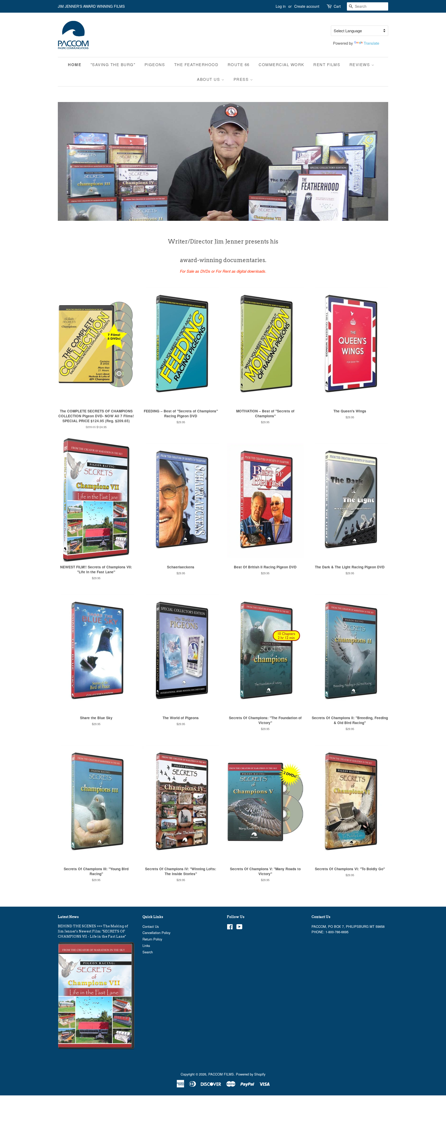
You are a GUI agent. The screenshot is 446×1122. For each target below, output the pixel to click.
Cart (337, 6)
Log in (281, 6)
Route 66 (239, 64)
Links (146, 945)
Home (74, 64)
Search (147, 952)
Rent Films (326, 64)
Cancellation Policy (156, 932)
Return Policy (152, 939)
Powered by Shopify (250, 1074)
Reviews (360, 64)
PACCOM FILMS (221, 1074)
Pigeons (155, 64)
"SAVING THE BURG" (113, 64)
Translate (371, 43)
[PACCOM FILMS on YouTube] (239, 927)
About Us (209, 79)
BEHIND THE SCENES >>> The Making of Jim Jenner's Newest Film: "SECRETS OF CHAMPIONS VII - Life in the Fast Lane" (93, 931)
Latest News (68, 917)
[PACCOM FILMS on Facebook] (230, 927)
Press (242, 79)
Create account (306, 6)
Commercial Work (281, 64)
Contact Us (150, 926)
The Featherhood (196, 64)
